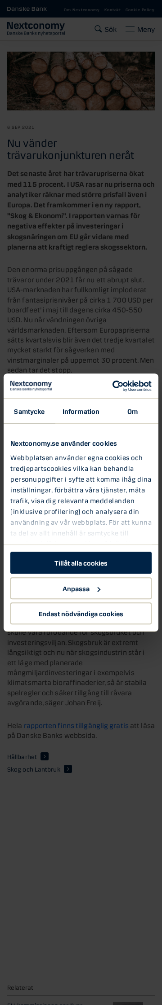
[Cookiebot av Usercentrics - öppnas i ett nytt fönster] (114, 386)
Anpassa (76, 588)
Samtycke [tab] (29, 410)
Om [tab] (132, 410)
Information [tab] (81, 410)
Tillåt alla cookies (81, 562)
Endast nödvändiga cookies (81, 613)
